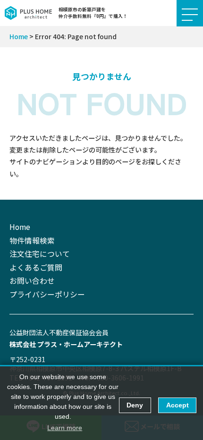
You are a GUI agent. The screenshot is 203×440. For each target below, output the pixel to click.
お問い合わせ (32, 280)
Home (18, 36)
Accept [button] (177, 405)
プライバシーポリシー (47, 294)
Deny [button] (135, 405)
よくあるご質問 (35, 267)
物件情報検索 (32, 240)
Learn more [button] (64, 428)
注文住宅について (39, 253)
